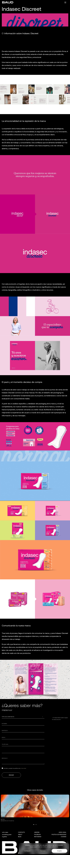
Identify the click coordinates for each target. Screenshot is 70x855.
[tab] (33, 824)
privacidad (23, 768)
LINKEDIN (36, 832)
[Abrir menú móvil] (65, 2)
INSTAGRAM (37, 836)
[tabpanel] (35, 811)
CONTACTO (21, 832)
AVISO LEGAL (62, 832)
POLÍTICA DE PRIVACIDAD (59, 834)
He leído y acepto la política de (15, 768)
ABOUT (20, 834)
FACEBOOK (37, 834)
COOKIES (63, 836)
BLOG (19, 836)
